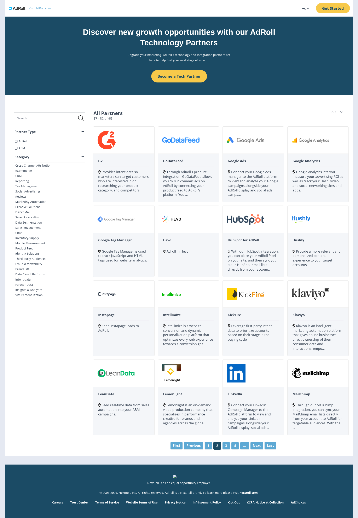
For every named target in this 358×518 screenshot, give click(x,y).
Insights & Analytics (28, 290)
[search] (50, 118)
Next (257, 445)
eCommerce (23, 171)
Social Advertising (27, 191)
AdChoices (298, 502)
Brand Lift (22, 269)
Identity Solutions (27, 253)
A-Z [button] (333, 112)
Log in (304, 8)
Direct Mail (22, 212)
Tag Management (27, 186)
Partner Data (24, 285)
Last (270, 445)
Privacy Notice (175, 502)
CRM (18, 176)
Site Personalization (29, 295)
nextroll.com (248, 493)
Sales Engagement (28, 228)
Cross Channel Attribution (33, 165)
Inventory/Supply (27, 238)
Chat (18, 233)
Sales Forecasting (27, 217)
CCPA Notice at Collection (265, 502)
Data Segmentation (28, 222)
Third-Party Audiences (30, 259)
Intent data (23, 279)
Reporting (22, 181)
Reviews (21, 196)
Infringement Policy (207, 502)
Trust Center (79, 502)
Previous (193, 445)
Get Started (333, 8)
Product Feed (24, 248)
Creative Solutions (27, 207)
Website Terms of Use (141, 502)
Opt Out (234, 502)
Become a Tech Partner (179, 76)
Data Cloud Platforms (30, 274)
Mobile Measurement (30, 243)
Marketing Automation (30, 202)
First (176, 445)
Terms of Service (107, 502)
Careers (57, 502)
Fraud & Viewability (28, 264)
